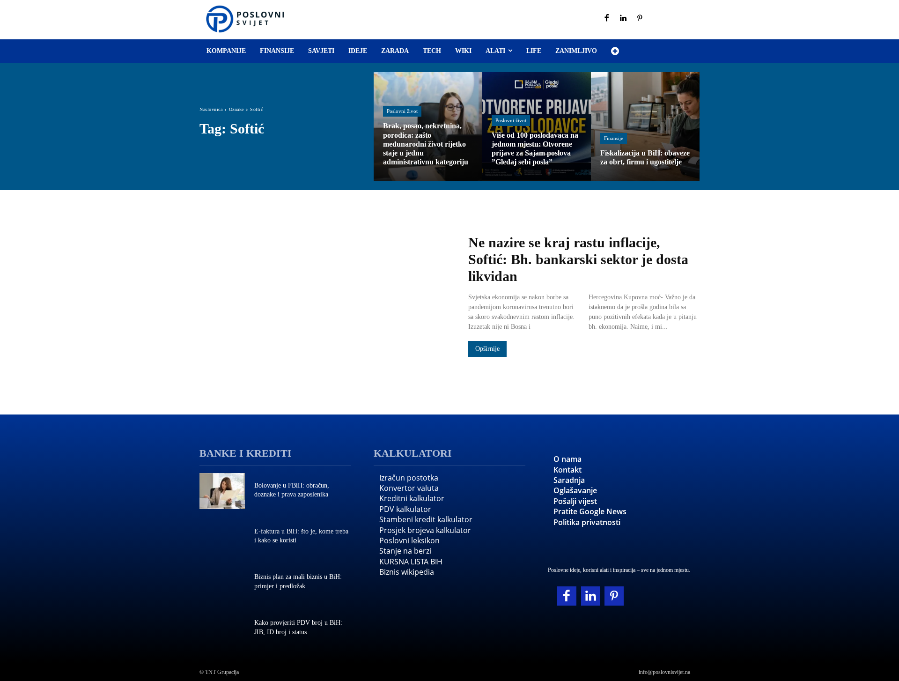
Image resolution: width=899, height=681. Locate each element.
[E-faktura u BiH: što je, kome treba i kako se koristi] (222, 536)
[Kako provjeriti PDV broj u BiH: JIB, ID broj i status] (222, 628)
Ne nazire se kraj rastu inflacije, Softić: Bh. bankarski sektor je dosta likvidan (578, 259)
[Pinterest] (640, 19)
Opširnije (487, 348)
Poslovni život (402, 111)
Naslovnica (210, 109)
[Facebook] (607, 19)
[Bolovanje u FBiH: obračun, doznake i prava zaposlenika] (222, 491)
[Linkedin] (624, 19)
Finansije (613, 138)
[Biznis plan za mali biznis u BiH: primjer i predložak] (222, 582)
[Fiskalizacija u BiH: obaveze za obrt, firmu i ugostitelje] (645, 126)
